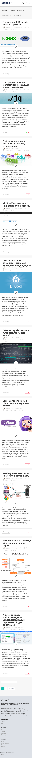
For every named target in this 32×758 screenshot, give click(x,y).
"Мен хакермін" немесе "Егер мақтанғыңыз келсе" (16, 333)
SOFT (6, 629)
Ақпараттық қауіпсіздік (11, 340)
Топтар (3, 731)
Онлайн (12, 10)
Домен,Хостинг (9, 150)
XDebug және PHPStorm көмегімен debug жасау (16, 474)
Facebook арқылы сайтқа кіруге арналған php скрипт (17, 543)
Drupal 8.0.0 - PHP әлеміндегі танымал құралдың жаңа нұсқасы (17, 263)
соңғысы (11, 688)
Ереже (3, 741)
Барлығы (5, 10)
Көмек (3, 746)
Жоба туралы (5, 743)
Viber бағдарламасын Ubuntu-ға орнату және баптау (16, 403)
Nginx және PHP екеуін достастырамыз (15, 23)
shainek (8, 27)
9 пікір (23, 340)
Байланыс (4, 745)
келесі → (13, 682)
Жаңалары (20, 10)
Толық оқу (6, 73)
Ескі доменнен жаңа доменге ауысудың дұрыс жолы (14, 143)
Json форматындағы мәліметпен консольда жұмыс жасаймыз (16, 85)
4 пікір (19, 150)
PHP (28, 27)
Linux (27, 89)
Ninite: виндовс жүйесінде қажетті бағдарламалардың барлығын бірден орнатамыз (14, 619)
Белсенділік (4, 735)
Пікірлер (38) (17, 15)
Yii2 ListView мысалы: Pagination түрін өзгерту (16, 204)
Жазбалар (4, 730)
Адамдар (3, 733)
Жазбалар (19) (6, 15)
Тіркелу (28, 3)
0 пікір (6, 29)
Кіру (2, 723)
